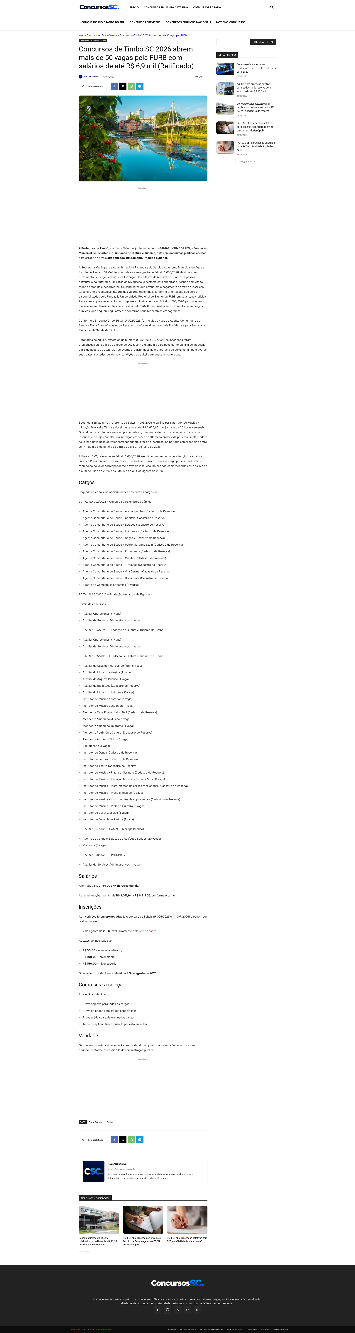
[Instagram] (167, 1310)
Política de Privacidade (211, 1329)
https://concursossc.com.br (121, 1169)
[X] (122, 86)
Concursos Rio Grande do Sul (103, 22)
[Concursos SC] (81, 76)
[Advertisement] (143, 216)
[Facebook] (114, 86)
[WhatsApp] (131, 86)
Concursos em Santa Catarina (166, 7)
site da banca (147, 931)
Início (134, 7)
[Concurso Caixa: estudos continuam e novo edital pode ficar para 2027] (225, 69)
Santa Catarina (96, 1122)
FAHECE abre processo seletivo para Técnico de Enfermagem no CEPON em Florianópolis (142, 1241)
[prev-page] (81, 1253)
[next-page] (87, 1253)
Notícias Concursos (230, 22)
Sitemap (265, 1329)
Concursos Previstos (145, 22)
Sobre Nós (251, 1329)
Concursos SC (94, 76)
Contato (172, 1329)
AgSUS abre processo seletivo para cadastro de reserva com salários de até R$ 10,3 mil (254, 88)
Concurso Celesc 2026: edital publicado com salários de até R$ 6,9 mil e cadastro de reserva (98, 1241)
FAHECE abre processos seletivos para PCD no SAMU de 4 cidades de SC (256, 146)
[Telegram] (139, 86)
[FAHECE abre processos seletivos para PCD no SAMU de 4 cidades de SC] (187, 1220)
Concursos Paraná (207, 7)
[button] (271, 7)
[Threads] (197, 1310)
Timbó (110, 1122)
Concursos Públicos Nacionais (188, 22)
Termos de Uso (280, 1329)
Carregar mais (245, 161)
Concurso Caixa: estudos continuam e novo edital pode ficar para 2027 (256, 68)
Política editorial (188, 1329)
